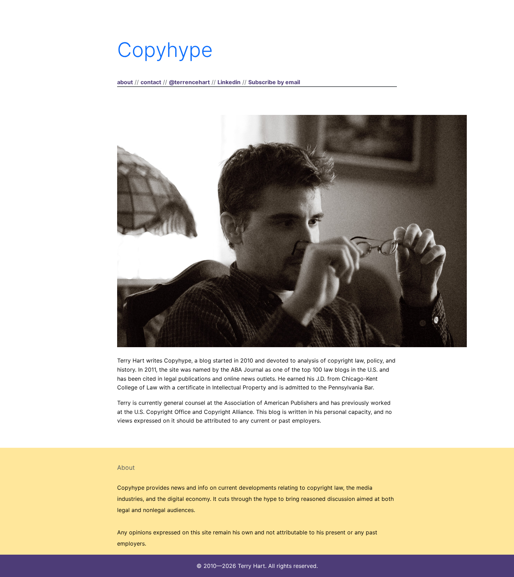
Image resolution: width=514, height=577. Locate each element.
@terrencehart (189, 82)
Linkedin (229, 82)
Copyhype (165, 49)
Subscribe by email (274, 82)
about (125, 82)
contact (151, 82)
